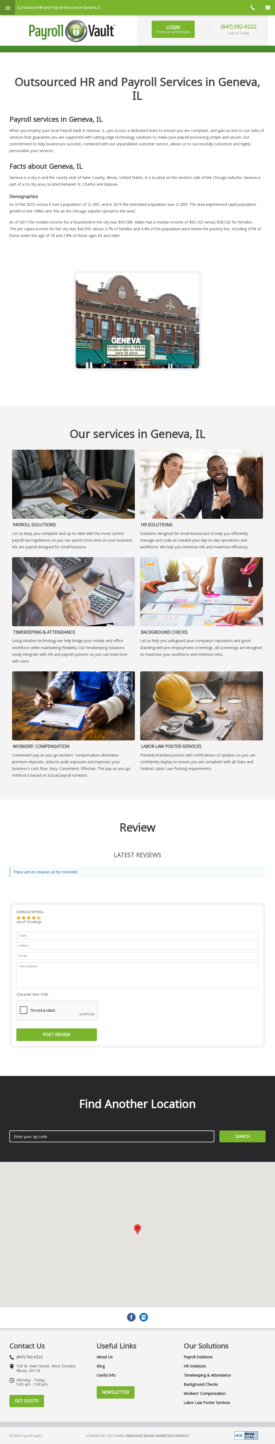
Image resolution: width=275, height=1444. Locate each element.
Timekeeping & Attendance (44, 632)
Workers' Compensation (41, 746)
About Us (105, 1357)
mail (267, 7)
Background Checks (164, 632)
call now (252, 7)
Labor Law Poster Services (171, 746)
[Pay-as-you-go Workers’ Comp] (73, 705)
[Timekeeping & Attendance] (73, 591)
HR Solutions (156, 525)
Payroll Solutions (34, 525)
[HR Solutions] (201, 484)
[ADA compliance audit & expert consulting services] (246, 1435)
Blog (101, 1366)
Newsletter (115, 1392)
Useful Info (106, 1375)
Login (173, 29)
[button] (18, 918)
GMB (143, 1317)
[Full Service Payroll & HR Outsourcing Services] (72, 31)
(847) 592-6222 (238, 26)
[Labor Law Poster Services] (201, 705)
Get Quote (27, 1401)
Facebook (131, 1317)
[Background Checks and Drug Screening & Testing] (201, 591)
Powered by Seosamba (137, 1436)
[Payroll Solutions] (73, 484)
